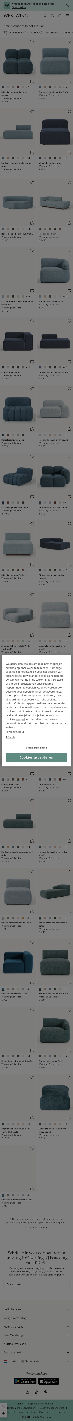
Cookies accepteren (36, 757)
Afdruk (10, 737)
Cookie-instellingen (36, 747)
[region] (36, 710)
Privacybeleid (15, 731)
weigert (20, 719)
